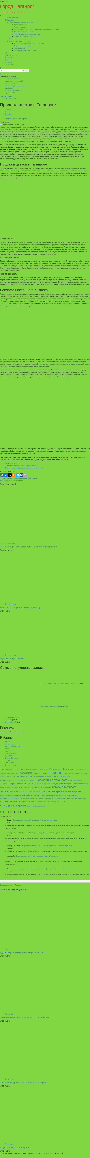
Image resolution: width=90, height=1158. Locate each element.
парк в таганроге (5, 787)
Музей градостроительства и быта (27, 34)
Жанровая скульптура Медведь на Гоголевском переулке (35, 820)
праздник (23, 791)
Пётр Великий (19, 48)
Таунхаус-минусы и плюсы (13, 658)
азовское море (80, 769)
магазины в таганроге (14, 81)
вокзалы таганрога (40, 773)
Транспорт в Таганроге (61, 768)
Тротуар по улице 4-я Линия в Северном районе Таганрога (52, 832)
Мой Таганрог (46, 1153)
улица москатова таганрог (37, 801)
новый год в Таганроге (45, 784)
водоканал (10, 93)
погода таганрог (9, 791)
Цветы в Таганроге (12, 463)
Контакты (8, 62)
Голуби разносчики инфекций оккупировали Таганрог (49, 869)
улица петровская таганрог (56, 801)
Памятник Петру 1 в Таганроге (26, 36)
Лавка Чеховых (20, 27)
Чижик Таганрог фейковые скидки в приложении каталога (28, 546)
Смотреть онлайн (6, 96)
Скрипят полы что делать (11, 480)
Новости (11, 55)
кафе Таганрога (30, 780)
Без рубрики (9, 744)
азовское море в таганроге (9, 773)
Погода (16, 769)
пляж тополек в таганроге (39, 787)
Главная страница (12, 17)
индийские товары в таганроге (11, 780)
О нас (7, 60)
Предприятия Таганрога (30, 769)
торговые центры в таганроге (13, 801)
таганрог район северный (55, 798)
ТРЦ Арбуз (44, 769)
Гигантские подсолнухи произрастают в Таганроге (24, 1017)
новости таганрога (8, 783)
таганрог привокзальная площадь (32, 799)
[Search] (1, 68)
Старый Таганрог (11, 758)
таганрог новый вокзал (10, 798)
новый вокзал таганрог (27, 783)
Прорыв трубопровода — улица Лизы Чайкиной (58, 683)
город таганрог (5, 776)
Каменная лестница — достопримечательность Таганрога (36, 29)
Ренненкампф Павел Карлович (26, 50)
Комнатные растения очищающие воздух (21, 465)
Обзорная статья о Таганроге (11, 885)
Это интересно (10, 98)
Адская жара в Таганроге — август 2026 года (22, 952)
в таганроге (10, 83)
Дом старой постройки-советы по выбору (20, 607)
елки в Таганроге (63, 776)
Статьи (7, 760)
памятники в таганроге (80, 784)
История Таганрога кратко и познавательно (26, 39)
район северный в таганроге (16, 86)
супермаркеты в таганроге (56, 795)
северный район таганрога (29, 795)
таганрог (9, 88)
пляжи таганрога (19, 787)
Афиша (7, 53)
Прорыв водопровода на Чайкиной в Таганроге (23, 1082)
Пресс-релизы (10, 753)
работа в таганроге (34, 792)
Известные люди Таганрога (19, 41)
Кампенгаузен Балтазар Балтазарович (29, 43)
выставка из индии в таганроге (76, 773)
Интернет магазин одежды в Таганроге (18, 478)
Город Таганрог (17, 5)
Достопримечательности (14, 746)
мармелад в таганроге (75, 780)
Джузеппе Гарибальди (22, 46)
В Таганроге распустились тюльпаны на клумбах (23, 468)
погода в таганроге (13, 90)
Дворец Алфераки (21, 24)
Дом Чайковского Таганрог (24, 31)
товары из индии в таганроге (76, 799)
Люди (7, 748)
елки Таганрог (50, 776)
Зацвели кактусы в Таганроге (14, 1147)
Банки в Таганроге (6, 769)
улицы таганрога (12, 78)
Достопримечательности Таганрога (22, 22)
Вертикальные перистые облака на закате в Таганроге (37, 856)
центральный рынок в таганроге (36, 806)
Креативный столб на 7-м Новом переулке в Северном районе (47, 845)
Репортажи (9, 57)
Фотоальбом (9, 762)
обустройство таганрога (62, 783)
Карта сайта (9, 64)
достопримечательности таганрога (28, 776)
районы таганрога (6, 796)
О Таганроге (9, 20)
